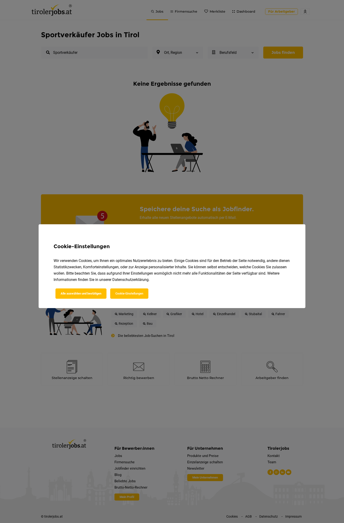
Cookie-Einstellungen (129, 293)
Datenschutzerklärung (130, 279)
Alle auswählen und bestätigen (81, 293)
